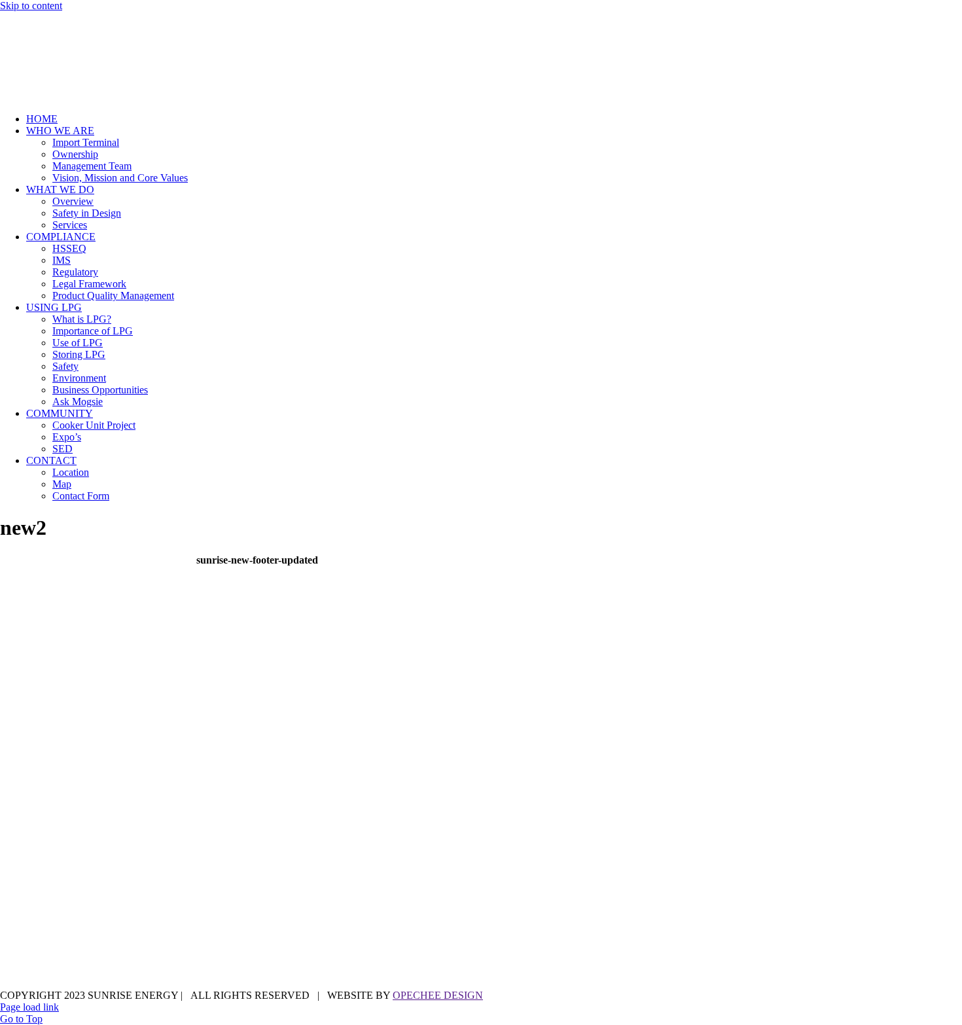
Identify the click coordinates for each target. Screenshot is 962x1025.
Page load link (29, 1007)
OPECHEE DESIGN (438, 995)
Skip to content (31, 5)
